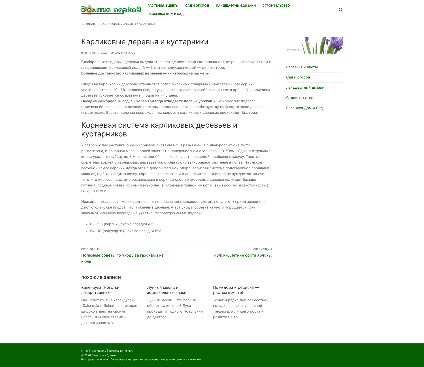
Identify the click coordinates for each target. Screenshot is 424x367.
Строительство (299, 97)
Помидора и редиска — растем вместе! (236, 290)
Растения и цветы (302, 67)
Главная (88, 23)
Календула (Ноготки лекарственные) (100, 290)
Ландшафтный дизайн (305, 87)
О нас (85, 350)
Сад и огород (125, 52)
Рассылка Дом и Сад (304, 108)
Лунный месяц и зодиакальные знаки (166, 290)
